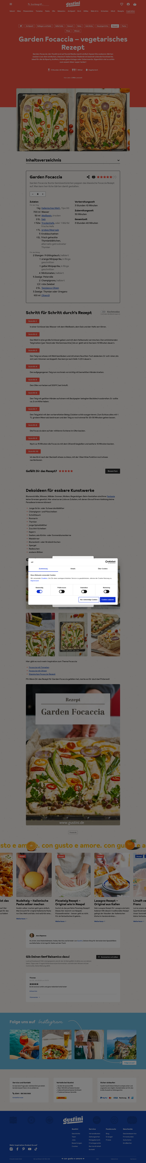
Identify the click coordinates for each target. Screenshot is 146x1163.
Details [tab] (73, 568)
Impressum (35, 581)
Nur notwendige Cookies (88, 599)
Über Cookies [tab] (103, 568)
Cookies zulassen (108, 599)
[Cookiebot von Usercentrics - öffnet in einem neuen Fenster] (107, 562)
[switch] (62, 591)
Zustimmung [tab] (43, 568)
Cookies (44, 578)
